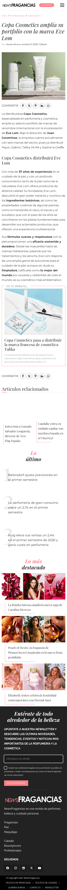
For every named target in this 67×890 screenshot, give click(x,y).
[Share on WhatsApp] (48, 105)
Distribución (34, 15)
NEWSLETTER (52, 887)
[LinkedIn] (23, 868)
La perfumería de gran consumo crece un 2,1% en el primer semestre (33, 507)
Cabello (9, 841)
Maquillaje (10, 832)
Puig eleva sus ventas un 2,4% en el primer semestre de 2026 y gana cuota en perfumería (33, 540)
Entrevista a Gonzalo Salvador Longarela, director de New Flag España (18, 433)
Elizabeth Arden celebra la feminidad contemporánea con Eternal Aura (32, 697)
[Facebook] (7, 868)
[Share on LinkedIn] (42, 105)
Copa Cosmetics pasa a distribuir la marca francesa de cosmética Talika (33, 344)
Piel (6, 827)
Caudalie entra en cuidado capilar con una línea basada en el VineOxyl (50, 431)
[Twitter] (31, 868)
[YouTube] (39, 868)
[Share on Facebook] (23, 105)
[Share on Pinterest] (35, 105)
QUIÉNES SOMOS (16, 887)
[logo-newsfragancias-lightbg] (19, 5)
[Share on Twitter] (29, 105)
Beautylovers (12, 845)
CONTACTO (35, 887)
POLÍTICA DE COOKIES (46, 883)
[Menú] (62, 5)
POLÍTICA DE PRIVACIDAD (18, 883)
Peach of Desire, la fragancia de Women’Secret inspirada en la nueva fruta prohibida (35, 652)
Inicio (4, 15)
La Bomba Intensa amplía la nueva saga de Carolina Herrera (35, 607)
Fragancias (11, 822)
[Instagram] (15, 868)
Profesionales (18, 15)
